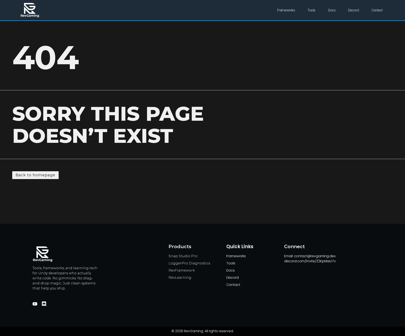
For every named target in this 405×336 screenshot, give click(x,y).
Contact (377, 10)
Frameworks (286, 10)
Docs (331, 10)
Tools (311, 10)
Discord (353, 10)
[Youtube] (34, 303)
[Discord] (44, 303)
